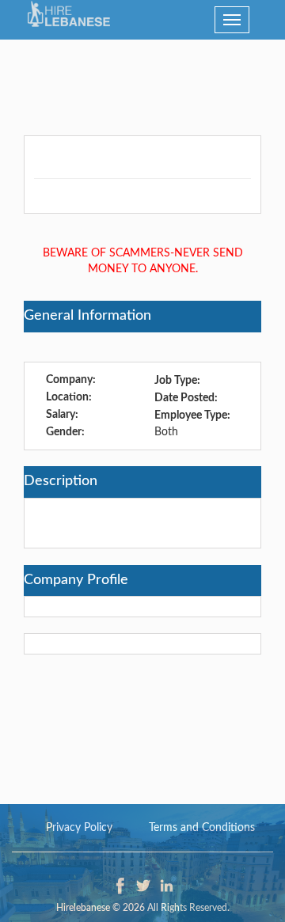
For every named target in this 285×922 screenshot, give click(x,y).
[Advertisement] (142, 79)
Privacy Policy (79, 827)
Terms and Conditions (202, 827)
